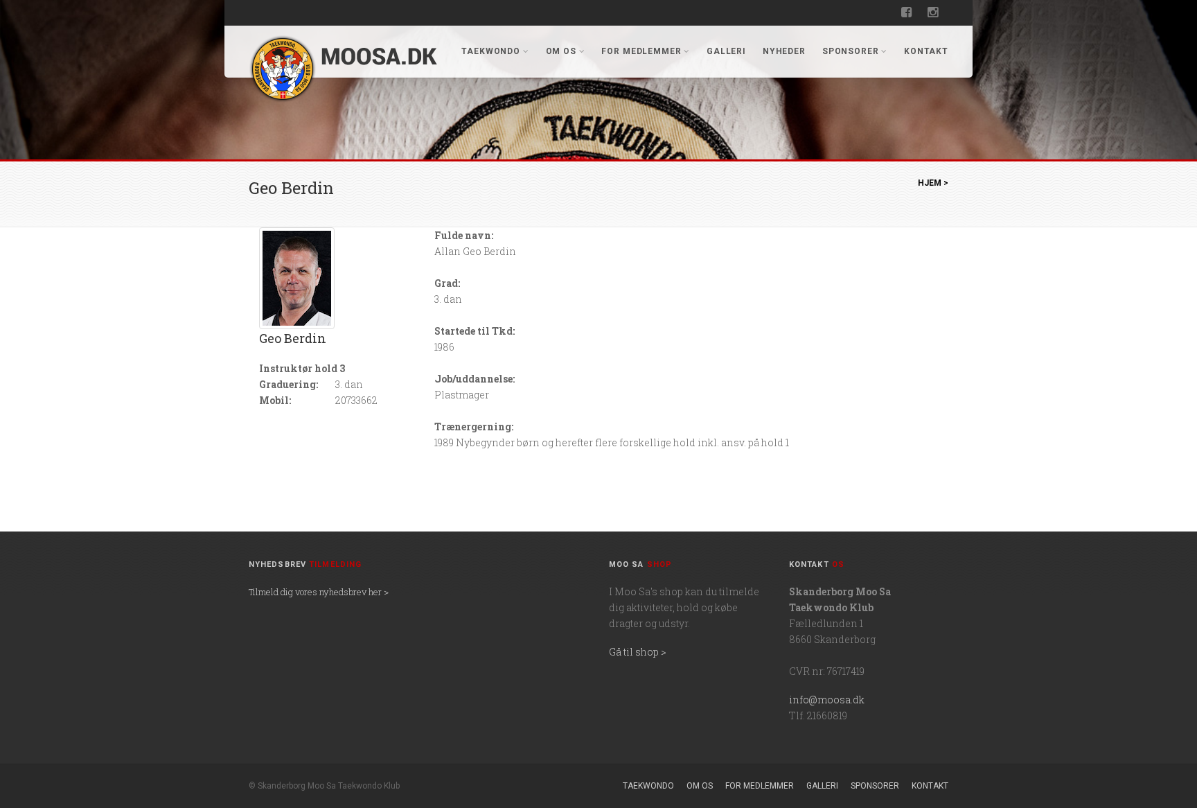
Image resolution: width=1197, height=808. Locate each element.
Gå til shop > (637, 651)
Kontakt (926, 51)
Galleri (726, 51)
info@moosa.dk (826, 699)
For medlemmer (641, 51)
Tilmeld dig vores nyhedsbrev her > (319, 592)
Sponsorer (850, 51)
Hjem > (933, 183)
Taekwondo (490, 51)
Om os (561, 51)
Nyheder (784, 51)
